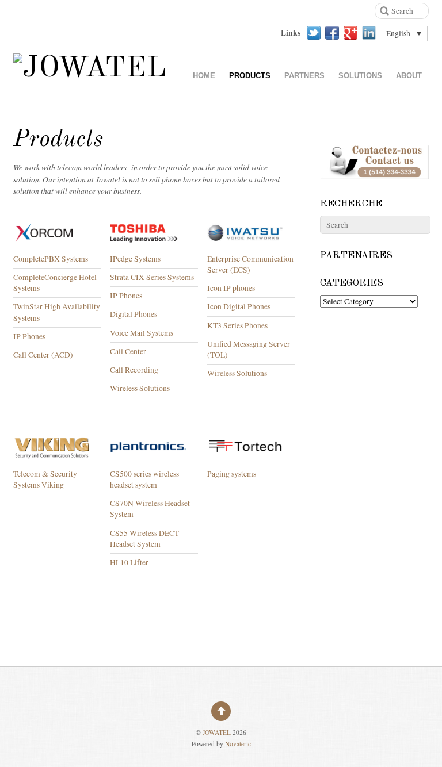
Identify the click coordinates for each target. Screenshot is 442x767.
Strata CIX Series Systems (152, 277)
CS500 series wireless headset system (144, 479)
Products (249, 75)
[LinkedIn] (369, 33)
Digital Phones (133, 314)
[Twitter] (314, 33)
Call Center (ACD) (43, 355)
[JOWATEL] (90, 68)
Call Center (128, 351)
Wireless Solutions (140, 388)
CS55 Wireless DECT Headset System (144, 538)
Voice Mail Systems (141, 333)
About (409, 75)
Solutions (360, 75)
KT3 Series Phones (237, 325)
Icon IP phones (231, 288)
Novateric (238, 743)
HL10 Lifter (129, 562)
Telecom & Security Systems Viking (45, 479)
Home (204, 75)
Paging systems (231, 474)
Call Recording (134, 370)
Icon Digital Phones (238, 306)
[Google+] (350, 33)
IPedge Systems (135, 259)
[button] (404, 33)
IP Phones (30, 336)
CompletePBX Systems (50, 259)
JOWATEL (217, 732)
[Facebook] (332, 33)
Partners (304, 75)
